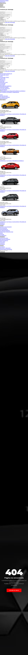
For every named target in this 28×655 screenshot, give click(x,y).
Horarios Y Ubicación (5, 248)
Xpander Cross (4, 82)
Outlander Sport (4, 75)
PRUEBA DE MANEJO (18, 160)
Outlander (3, 83)
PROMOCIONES (4, 0)
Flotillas (1, 5)
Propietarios (2, 236)
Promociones (3, 228)
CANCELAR (2, 251)
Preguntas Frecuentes (6, 249)
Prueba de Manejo (5, 97)
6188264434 (16, 92)
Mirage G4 (2, 79)
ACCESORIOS (15, 114)
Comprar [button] (2, 224)
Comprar (1, 225)
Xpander (2, 81)
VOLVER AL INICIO (14, 590)
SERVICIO (2, 1)
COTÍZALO (9, 114)
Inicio (1, 94)
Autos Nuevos (2, 99)
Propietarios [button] (3, 235)
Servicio (1, 4)
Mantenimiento (4, 240)
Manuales (2, 241)
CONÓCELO (3, 114)
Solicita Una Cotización (6, 226)
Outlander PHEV (4, 77)
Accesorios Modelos (5, 239)
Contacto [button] (2, 244)
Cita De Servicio (4, 238)
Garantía (2, 243)
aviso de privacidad (10, 22)
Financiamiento (4, 229)
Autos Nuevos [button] (3, 98)
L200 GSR (2, 78)
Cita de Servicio (4, 96)
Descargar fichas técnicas (6, 231)
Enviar (1, 23)
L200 (1, 76)
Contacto (2, 245)
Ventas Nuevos (3, 3)
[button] (6, 73)
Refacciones (2, 7)
